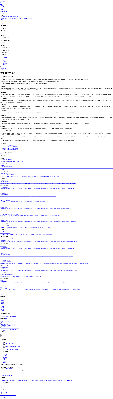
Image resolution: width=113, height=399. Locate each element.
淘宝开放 (4, 181)
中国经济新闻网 (39, 380)
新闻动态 (5, 355)
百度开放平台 (3, 253)
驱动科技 (17, 380)
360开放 (4, 207)
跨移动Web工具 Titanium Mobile (9, 214)
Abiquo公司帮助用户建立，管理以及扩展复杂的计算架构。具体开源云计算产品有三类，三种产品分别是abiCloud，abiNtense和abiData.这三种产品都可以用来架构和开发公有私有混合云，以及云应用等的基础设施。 (44, 263)
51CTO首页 (2, 1)
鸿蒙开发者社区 (3, 11)
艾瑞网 (28, 380)
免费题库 (30, 18)
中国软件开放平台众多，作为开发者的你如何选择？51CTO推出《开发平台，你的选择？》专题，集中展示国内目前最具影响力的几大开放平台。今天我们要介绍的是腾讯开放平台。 (38, 188)
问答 (5, 21)
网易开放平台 (3, 246)
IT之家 (44, 380)
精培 (8, 349)
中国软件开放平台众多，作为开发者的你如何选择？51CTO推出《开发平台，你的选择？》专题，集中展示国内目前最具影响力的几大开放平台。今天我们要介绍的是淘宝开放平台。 (38, 183)
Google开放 (4, 194)
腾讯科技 (6, 380)
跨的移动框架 (6, 166)
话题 (4, 60)
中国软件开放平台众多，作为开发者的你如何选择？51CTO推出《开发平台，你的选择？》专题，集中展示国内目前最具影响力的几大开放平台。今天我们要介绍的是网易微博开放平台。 (39, 241)
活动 (4, 64)
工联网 (46, 380)
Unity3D (2, 173)
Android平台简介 (10, 238)
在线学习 (2, 19)
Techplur (12, 343)
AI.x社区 (20, 346)
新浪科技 (2, 380)
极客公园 (50, 380)
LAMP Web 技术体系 (6, 274)
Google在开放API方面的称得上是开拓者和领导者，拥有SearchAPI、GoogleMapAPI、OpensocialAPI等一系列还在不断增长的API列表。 (28, 196)
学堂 (1, 4)
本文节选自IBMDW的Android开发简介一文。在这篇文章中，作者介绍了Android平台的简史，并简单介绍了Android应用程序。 (26, 234)
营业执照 (2, 375)
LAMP (1, 280)
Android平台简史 (3, 238)
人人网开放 (4, 220)
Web (1, 287)
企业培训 (2, 9)
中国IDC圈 (59, 380)
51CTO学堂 (5, 349)
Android (2, 165)
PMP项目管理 (26, 18)
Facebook (2, 205)
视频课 (1, 16)
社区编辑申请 (3, 68)
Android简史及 (5, 233)
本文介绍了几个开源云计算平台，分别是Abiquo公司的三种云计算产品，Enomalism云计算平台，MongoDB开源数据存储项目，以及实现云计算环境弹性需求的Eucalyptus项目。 (36, 256)
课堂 (7, 21)
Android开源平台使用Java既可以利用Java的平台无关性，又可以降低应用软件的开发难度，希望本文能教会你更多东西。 (25, 227)
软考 (8, 18)
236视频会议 (54, 380)
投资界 (68, 380)
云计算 (6, 260)
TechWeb (25, 380)
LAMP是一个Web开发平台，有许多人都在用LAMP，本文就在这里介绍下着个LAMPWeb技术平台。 (21, 276)
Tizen (1, 294)
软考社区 (2, 6)
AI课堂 (1, 12)
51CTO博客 (5, 346)
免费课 (1, 8)
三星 (3, 294)
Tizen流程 (4, 288)
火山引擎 (74, 380)
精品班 (1, 5)
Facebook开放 (5, 200)
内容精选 (5, 57)
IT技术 (21, 18)
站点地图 (5, 357)
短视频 (10, 16)
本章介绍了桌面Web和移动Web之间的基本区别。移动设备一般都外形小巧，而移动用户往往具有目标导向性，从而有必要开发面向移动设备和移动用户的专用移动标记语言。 (36, 282)
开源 (9, 260)
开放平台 (6, 193)
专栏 (9, 21)
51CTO (4, 343)
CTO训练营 (15, 349)
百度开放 (4, 247)
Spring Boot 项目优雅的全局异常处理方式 (8, 316)
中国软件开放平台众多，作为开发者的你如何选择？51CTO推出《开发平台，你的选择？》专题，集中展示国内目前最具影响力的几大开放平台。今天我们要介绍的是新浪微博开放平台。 (39, 270)
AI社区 (4, 61)
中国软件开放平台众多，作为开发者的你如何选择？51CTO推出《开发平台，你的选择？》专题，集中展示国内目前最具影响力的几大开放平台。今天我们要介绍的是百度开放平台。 (38, 248)
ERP (1, 153)
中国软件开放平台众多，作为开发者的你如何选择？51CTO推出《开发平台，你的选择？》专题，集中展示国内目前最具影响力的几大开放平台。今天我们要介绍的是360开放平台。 (37, 208)
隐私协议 (5, 362)
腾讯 (1, 193)
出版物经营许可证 (8, 375)
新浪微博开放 (5, 268)
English (4, 359)
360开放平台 (3, 212)
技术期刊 (5, 63)
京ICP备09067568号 (8, 368)
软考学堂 (16, 16)
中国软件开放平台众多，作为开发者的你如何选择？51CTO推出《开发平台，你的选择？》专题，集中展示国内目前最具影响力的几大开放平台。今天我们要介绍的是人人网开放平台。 (38, 221)
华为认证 (15, 18)
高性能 (6, 267)
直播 (11, 21)
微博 (3, 193)
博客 (1, 2)
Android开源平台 (3, 231)
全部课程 (2, 18)
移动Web (4, 281)
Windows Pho (3, 180)
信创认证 (11, 18)
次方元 (71, 380)
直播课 (13, 16)
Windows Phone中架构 (7, 174)
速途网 (34, 380)
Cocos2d (5, 173)
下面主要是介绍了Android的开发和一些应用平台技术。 (11, 161)
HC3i (10, 343)
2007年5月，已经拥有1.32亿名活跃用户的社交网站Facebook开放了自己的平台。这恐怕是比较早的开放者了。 (23, 201)
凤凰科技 (14, 380)
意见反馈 (5, 358)
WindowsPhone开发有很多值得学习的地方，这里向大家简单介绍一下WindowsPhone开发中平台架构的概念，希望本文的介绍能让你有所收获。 (29, 176)
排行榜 (7, 16)
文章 (1, 21)
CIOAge (7, 343)
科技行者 (21, 380)
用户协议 (5, 361)
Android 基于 (6, 159)
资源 (3, 21)
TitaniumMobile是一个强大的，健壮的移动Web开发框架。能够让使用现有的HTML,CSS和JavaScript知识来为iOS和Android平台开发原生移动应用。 (30, 215)
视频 (4, 59)
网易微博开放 (5, 240)
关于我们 (5, 354)
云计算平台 (2, 260)
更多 (6, 318)
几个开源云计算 (5, 254)
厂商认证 (18, 18)
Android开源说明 (5, 225)
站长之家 (31, 380)
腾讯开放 (4, 187)
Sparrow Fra (9, 173)
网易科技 (10, 380)
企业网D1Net (64, 380)
